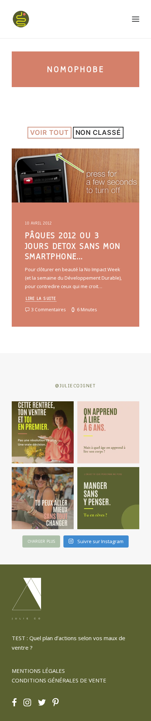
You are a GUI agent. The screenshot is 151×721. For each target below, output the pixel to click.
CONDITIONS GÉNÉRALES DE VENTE (59, 680)
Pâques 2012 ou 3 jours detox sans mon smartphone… (73, 246)
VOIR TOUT (49, 132)
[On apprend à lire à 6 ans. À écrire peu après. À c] (108, 432)
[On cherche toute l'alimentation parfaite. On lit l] (108, 498)
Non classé (98, 132)
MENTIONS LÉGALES (38, 670)
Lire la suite (41, 298)
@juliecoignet (75, 385)
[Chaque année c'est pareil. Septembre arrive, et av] (43, 432)
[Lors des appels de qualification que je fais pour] (43, 498)
